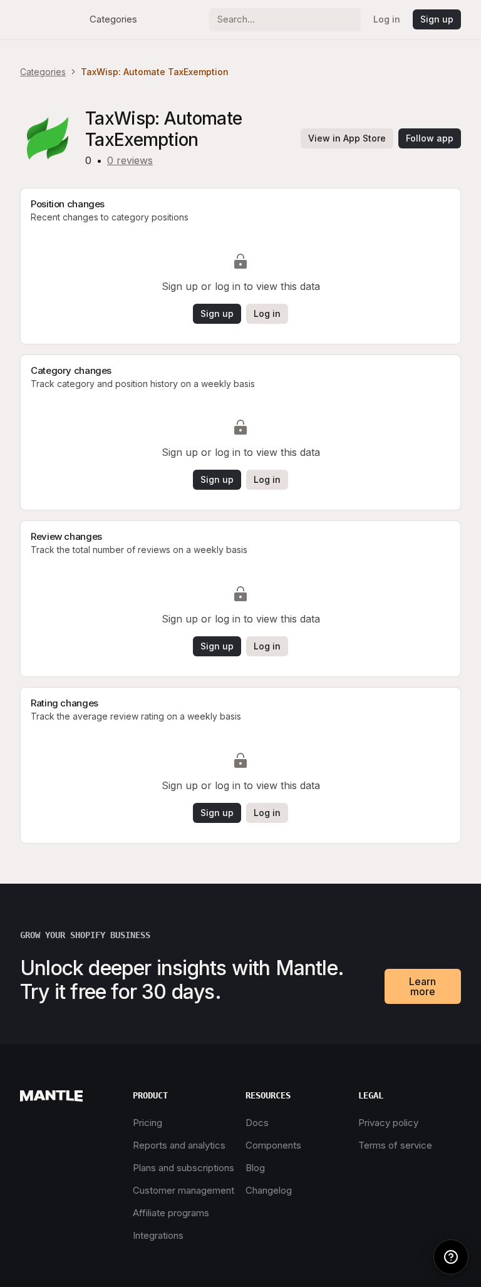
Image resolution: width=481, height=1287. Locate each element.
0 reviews (130, 160)
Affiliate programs (171, 1213)
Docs (257, 1123)
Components (273, 1145)
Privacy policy (388, 1123)
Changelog (269, 1190)
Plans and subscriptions (183, 1168)
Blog (255, 1168)
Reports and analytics (179, 1145)
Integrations (158, 1235)
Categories (113, 19)
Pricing (147, 1123)
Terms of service (395, 1145)
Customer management (183, 1190)
